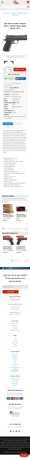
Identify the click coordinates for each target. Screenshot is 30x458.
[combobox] (14, 6)
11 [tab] (12, 231)
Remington (15, 369)
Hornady (15, 357)
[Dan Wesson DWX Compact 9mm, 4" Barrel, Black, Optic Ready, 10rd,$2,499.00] (21, 241)
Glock (15, 362)
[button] (15, 414)
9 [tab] (24, 228)
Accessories (15, 343)
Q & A (8, 126)
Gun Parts (15, 341)
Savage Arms (15, 356)
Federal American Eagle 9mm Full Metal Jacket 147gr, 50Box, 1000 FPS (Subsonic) (21, 216)
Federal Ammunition (15, 367)
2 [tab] (6, 228)
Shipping (15, 327)
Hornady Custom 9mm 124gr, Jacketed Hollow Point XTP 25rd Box (8, 216)
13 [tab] (17, 231)
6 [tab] (16, 228)
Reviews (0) (18, 123)
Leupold (15, 366)
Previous (3, 228)
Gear (15, 344)
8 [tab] (21, 228)
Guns (15, 338)
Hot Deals (15, 346)
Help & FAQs (15, 380)
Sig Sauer (15, 359)
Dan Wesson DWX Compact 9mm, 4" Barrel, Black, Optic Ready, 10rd (20, 248)
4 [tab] (11, 228)
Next (26, 228)
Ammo (15, 339)
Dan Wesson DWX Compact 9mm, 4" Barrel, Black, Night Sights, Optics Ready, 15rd (8, 249)
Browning (15, 354)
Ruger (15, 361)
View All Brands (15, 371)
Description (8, 123)
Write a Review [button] (8, 85)
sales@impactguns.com (15, 314)
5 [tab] (13, 228)
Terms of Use (15, 382)
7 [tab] (18, 228)
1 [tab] (12, 260)
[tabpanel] (8, 214)
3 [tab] (8, 228)
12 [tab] (15, 231)
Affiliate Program (15, 330)
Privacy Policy (15, 383)
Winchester (15, 364)
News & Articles (15, 323)
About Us (15, 325)
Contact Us (15, 385)
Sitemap (15, 328)
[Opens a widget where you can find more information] (24, 455)
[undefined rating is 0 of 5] (8, 83)
